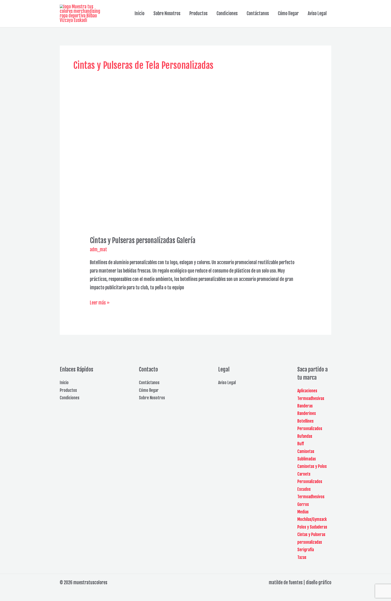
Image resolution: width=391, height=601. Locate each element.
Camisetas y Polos (312, 466)
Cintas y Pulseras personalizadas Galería (143, 240)
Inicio (139, 13)
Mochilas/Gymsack (312, 519)
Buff (300, 443)
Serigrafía (305, 549)
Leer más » (100, 303)
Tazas (301, 557)
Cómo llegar (288, 13)
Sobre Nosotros (166, 13)
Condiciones (227, 13)
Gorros (303, 504)
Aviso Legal (317, 13)
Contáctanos (258, 13)
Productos (198, 13)
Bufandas (304, 436)
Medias (303, 511)
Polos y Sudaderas (312, 526)
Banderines (306, 413)
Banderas (305, 405)
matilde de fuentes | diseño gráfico (300, 582)
